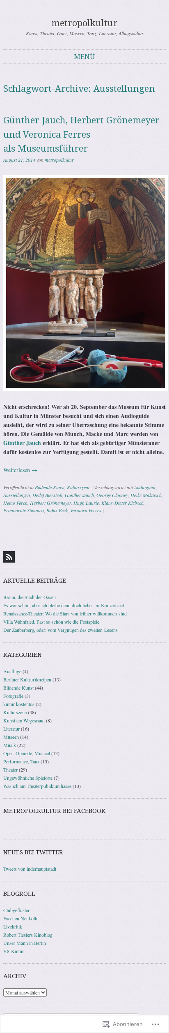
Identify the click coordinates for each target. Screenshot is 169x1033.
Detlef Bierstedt (47, 495)
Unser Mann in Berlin (24, 943)
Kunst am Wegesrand (24, 720)
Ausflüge (12, 671)
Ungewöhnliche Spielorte (28, 777)
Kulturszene (78, 487)
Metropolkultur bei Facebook (54, 811)
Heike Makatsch (146, 495)
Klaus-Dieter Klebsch (122, 502)
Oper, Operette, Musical (26, 753)
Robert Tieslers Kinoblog (28, 934)
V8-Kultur (13, 951)
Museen (11, 736)
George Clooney (112, 495)
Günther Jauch (22, 442)
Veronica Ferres (85, 510)
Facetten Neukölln (21, 918)
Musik (9, 745)
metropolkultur (84, 23)
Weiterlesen (20, 470)
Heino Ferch (15, 502)
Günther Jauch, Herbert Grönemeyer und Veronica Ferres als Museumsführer (81, 134)
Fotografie (13, 695)
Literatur (11, 728)
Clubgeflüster (16, 910)
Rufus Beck (57, 510)
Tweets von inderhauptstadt (29, 868)
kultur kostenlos (18, 704)
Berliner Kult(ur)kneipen (27, 679)
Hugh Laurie (86, 502)
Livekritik (12, 926)
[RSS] (9, 557)
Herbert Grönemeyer (50, 502)
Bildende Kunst (49, 487)
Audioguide (145, 487)
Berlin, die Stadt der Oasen (29, 597)
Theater (10, 769)
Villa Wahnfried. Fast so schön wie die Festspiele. (51, 621)
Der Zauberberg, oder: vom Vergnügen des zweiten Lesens (60, 630)
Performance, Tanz (21, 761)
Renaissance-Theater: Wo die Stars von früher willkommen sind (65, 613)
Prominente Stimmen (23, 510)
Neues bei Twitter (33, 852)
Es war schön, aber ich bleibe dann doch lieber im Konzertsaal (63, 605)
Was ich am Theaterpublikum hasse (37, 786)
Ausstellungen (16, 495)
